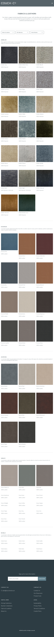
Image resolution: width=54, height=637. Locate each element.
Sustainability (37, 603)
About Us (3, 611)
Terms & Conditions (39, 608)
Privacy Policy (38, 606)
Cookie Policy (37, 611)
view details (9, 55)
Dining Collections (6, 603)
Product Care (37, 596)
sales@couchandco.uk (8, 590)
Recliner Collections (6, 606)
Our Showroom (38, 593)
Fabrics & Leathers (6, 608)
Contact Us (37, 590)
